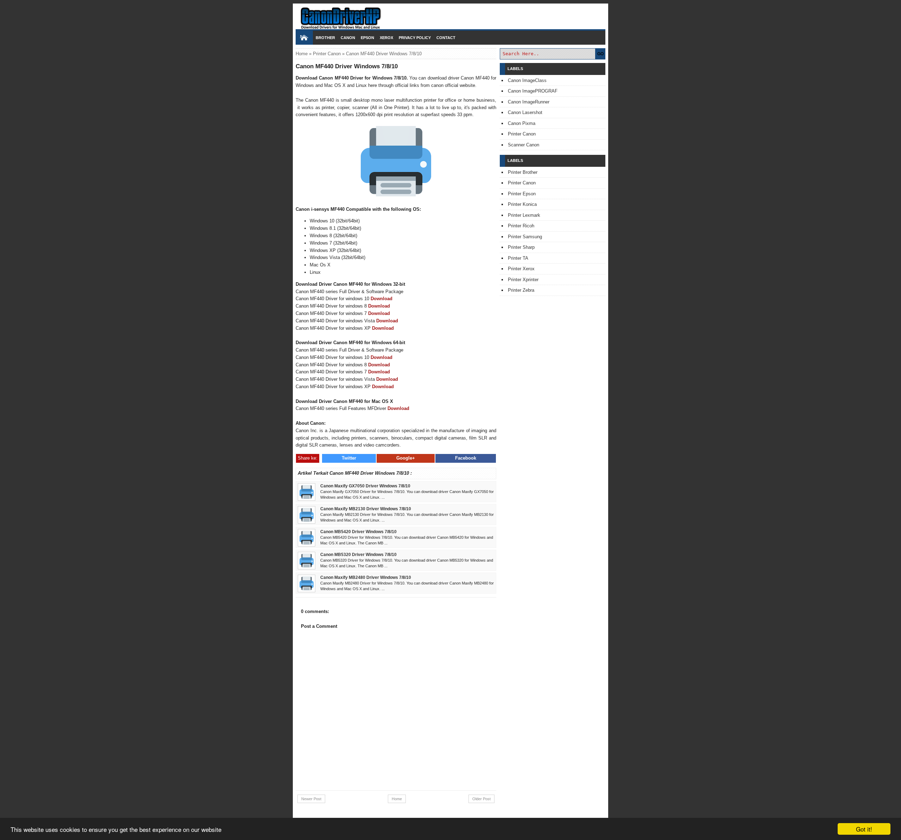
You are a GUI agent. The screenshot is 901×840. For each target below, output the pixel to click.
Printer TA (518, 258)
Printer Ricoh (521, 225)
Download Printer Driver (450, 15)
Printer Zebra (521, 290)
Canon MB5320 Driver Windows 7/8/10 (358, 554)
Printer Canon (327, 53)
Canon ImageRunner (528, 102)
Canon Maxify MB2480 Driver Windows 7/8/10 (365, 577)
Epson (367, 38)
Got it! (864, 829)
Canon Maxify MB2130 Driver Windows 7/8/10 (365, 508)
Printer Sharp (521, 247)
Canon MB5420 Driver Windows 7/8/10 (358, 531)
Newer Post (311, 799)
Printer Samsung (525, 236)
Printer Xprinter (523, 279)
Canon (348, 38)
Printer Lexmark (524, 215)
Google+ (405, 458)
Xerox (386, 38)
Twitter (349, 458)
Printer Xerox (521, 268)
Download (381, 298)
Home (302, 53)
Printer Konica (522, 204)
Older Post (481, 799)
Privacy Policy (415, 38)
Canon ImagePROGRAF (532, 91)
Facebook (465, 458)
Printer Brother (522, 172)
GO (600, 53)
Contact (445, 38)
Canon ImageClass (527, 80)
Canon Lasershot (525, 112)
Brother (325, 38)
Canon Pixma (521, 123)
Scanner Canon (523, 144)
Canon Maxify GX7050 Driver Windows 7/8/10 (365, 486)
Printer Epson (522, 193)
